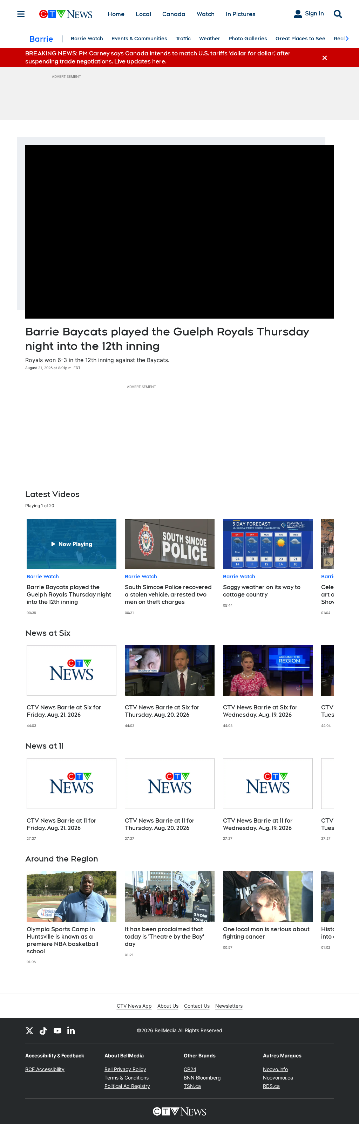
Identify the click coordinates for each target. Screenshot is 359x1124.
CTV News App (134, 1006)
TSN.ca (192, 1086)
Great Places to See (300, 38)
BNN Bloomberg (202, 1078)
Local (143, 14)
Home (116, 14)
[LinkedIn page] (71, 1030)
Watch (206, 14)
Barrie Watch (87, 38)
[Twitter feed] (29, 1030)
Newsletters (229, 1006)
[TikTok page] (43, 1030)
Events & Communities (139, 38)
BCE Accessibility (45, 1069)
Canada (173, 14)
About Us (167, 1006)
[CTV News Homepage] (65, 14)
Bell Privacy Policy (125, 1069)
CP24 (190, 1069)
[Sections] (21, 14)
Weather (209, 38)
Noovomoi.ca (278, 1078)
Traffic (183, 38)
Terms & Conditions (126, 1078)
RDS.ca (271, 1086)
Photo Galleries (248, 38)
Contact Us (197, 1006)
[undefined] (71, 567)
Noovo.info (275, 1069)
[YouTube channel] (57, 1030)
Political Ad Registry (127, 1086)
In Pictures (241, 14)
